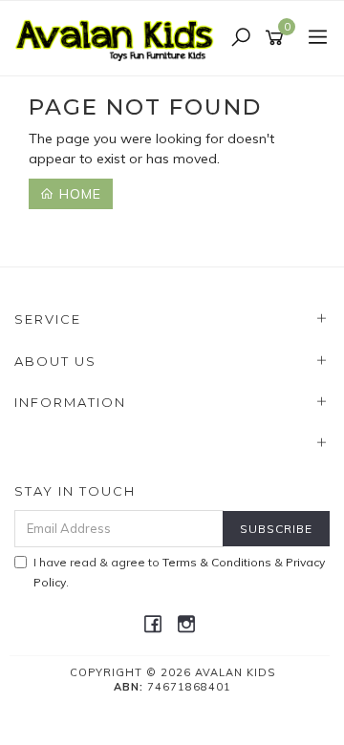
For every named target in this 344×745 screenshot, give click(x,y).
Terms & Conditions (216, 562)
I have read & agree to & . (179, 572)
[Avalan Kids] (119, 37)
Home (77, 193)
